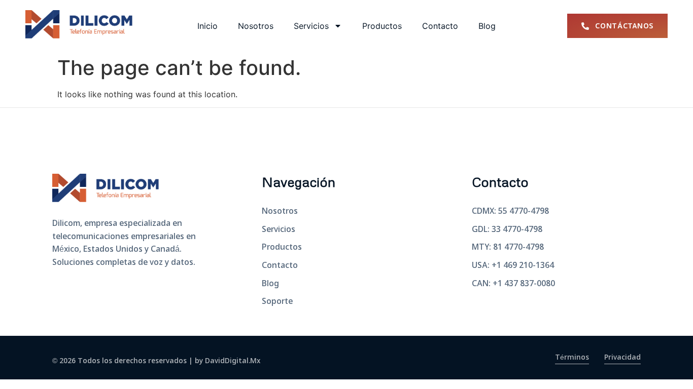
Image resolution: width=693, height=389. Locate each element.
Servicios (311, 26)
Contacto (440, 26)
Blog (487, 26)
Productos (382, 26)
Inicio (207, 26)
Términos (572, 357)
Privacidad (622, 357)
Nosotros (255, 26)
